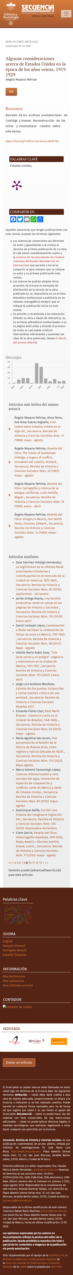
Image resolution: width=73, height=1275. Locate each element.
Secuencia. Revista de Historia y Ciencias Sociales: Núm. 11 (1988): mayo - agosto (39, 435)
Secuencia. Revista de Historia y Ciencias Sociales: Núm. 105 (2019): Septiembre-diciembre (40, 823)
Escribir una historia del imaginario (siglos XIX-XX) (39, 814)
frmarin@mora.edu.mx (54, 1211)
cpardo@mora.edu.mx (45, 1169)
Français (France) (14, 946)
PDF (11, 91)
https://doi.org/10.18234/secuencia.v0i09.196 (32, 141)
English (8, 941)
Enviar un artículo (19, 1063)
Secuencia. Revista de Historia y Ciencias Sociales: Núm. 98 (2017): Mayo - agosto (38, 643)
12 (37, 863)
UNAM (23, 1266)
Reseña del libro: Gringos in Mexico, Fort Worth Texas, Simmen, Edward (38, 519)
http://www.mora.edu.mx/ (26, 1151)
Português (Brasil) (15, 950)
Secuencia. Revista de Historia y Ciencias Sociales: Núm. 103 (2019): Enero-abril (39, 616)
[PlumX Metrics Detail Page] (17, 185)
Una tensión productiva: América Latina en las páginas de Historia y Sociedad (39, 603)
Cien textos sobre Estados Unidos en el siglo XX (37, 426)
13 (40, 863)
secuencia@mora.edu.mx (17, 1200)
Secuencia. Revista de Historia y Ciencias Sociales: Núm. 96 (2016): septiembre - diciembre (39, 589)
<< (9, 863)
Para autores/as (13, 981)
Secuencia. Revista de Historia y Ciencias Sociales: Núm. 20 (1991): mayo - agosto (37, 471)
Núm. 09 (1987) (15, 41)
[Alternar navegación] (66, 13)
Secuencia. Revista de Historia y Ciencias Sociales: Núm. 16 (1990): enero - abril (39, 501)
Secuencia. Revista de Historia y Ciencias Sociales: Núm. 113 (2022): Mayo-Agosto (39, 760)
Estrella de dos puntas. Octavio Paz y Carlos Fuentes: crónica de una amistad (40, 693)
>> (46, 863)
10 (29, 863)
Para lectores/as (14, 976)
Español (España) (14, 955)
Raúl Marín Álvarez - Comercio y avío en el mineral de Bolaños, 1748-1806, (38, 715)
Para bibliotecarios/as (18, 985)
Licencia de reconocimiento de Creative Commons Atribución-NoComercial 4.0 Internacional (38, 261)
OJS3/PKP (56, 1266)
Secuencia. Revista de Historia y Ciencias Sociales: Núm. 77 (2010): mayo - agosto (39, 850)
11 (33, 863)
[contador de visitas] (17, 1007)
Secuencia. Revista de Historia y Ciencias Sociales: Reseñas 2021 (37, 702)
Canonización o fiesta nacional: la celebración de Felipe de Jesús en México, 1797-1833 (40, 630)
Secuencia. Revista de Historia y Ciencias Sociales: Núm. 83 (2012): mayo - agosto (38, 729)
